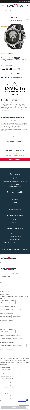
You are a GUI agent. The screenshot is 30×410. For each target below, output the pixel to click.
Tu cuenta (15, 219)
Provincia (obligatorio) (5, 376)
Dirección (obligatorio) (5, 338)
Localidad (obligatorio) (5, 393)
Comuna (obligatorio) (5, 385)
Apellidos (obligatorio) (5, 316)
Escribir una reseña (15, 159)
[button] (3, 5)
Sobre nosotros (15, 196)
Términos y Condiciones (15, 236)
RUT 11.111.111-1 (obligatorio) (8, 329)
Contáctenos (15, 199)
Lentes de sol (15, 222)
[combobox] (17, 10)
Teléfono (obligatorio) (5, 345)
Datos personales (22, 401)
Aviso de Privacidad (15, 239)
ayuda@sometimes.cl (15, 186)
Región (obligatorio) (5, 367)
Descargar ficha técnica (15, 141)
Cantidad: (4, 404)
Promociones (15, 205)
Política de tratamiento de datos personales (15, 242)
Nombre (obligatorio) (5, 309)
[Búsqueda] (2, 10)
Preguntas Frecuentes (15, 233)
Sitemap (15, 202)
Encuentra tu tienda (15, 73)
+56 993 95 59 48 (15, 184)
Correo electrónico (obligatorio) (8, 300)
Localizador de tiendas (15, 209)
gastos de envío (14, 59)
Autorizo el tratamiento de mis (14, 401)
